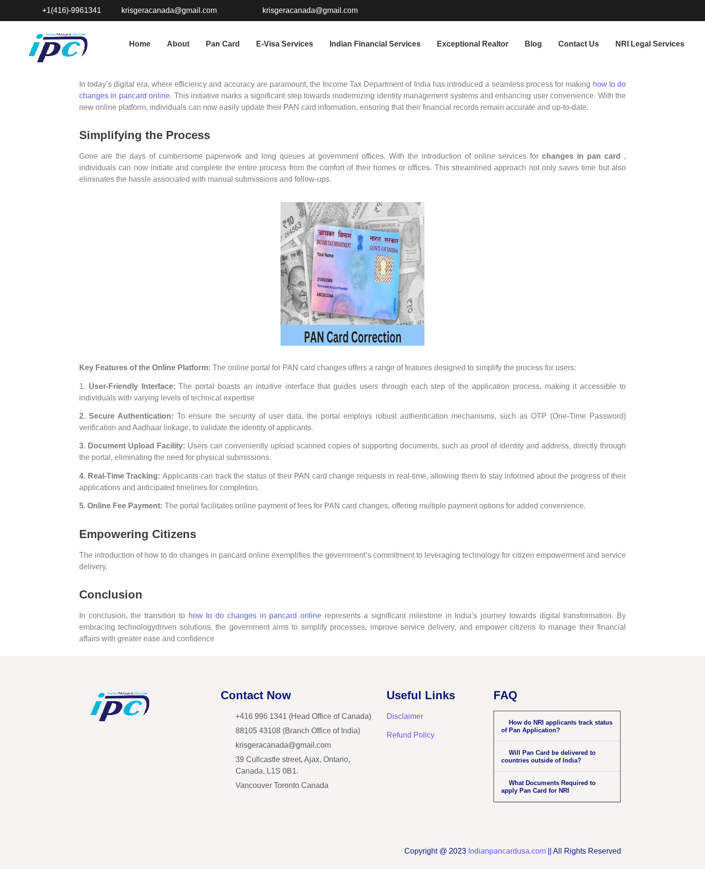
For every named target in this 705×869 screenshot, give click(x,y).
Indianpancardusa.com (507, 851)
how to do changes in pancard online (254, 615)
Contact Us (578, 44)
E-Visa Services (284, 44)
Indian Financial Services (375, 44)
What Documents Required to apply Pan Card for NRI (548, 786)
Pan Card (223, 44)
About (178, 44)
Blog (533, 44)
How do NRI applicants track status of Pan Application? (556, 726)
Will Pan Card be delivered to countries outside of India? (548, 756)
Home (140, 44)
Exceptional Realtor (472, 44)
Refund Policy (411, 735)
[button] (557, 726)
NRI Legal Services (649, 44)
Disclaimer (405, 716)
